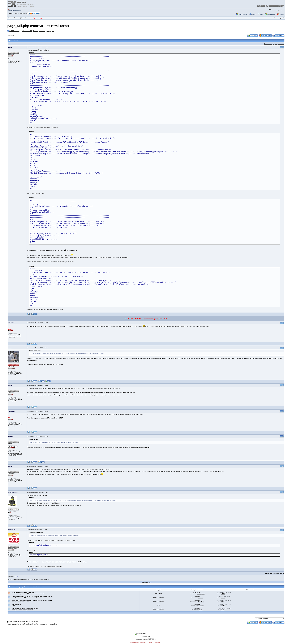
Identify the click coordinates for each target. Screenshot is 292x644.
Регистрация (28, 18)
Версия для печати (278, 44)
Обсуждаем (158, 593)
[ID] (281, 47)
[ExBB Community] (21, 7)
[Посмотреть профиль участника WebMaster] (28, 570)
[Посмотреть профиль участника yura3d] (28, 463)
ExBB (149, 636)
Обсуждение (50, 31)
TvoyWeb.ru (151, 638)
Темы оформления (39, 31)
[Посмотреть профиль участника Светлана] (28, 344)
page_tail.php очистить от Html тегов (38, 26)
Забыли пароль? (279, 18)
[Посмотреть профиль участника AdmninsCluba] (28, 526)
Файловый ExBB (27, 31)
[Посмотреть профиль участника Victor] (28, 314)
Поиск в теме (268, 44)
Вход (22, 18)
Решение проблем (158, 597)
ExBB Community (14, 31)
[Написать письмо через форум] (34, 314)
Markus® (154, 639)
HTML (158, 605)
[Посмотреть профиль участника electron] (28, 382)
